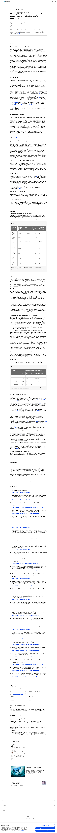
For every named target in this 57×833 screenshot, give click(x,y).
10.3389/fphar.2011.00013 (17, 694)
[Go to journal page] (44, 783)
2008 (46, 421)
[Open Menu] (1, 1)
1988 (22, 436)
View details (43, 37)
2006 (17, 169)
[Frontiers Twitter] (27, 819)
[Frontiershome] (7, 1)
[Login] (55, 1)
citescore (21, 785)
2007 (35, 102)
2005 (32, 82)
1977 (39, 97)
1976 (22, 104)
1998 (30, 104)
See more (18, 33)
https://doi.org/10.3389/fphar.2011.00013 (22, 12)
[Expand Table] (45, 223)
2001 (40, 93)
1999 (40, 101)
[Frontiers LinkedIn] (30, 819)
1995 (34, 101)
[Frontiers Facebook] (23, 819)
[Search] (52, 1)
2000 (17, 102)
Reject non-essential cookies (45, 828)
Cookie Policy (21, 830)
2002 (31, 426)
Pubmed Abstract (15, 507)
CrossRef (22, 507)
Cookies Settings (45, 825)
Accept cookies (45, 830)
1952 (15, 104)
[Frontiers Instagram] (33, 819)
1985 (16, 137)
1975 (21, 167)
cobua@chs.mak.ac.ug (15, 725)
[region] (28, 828)
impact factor (14, 785)
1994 (27, 421)
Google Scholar (15, 492)
